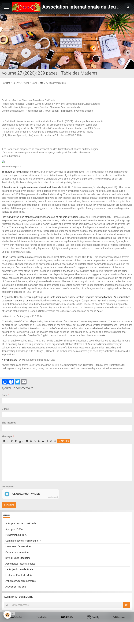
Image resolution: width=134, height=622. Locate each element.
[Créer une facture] (119, 617)
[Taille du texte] (16, 441)
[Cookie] (7, 615)
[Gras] (4, 441)
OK (126, 605)
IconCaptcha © (53, 497)
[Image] (43, 441)
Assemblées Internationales (20, 563)
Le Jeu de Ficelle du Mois (18, 575)
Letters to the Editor (12, 316)
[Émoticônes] (55, 441)
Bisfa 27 (42, 82)
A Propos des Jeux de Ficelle (20, 523)
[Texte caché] (39, 441)
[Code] (51, 441)
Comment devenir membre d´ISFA (23, 540)
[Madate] (41, 617)
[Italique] (8, 441)
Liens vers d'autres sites (18, 546)
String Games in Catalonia (16, 257)
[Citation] (27, 441)
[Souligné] (12, 441)
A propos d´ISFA (14, 529)
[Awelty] (93, 617)
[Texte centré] (31, 441)
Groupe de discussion (17, 552)
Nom (4, 395)
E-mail (5, 408)
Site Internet (9, 422)
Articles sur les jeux (15, 586)
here (99, 311)
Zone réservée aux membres (20, 581)
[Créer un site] (15, 617)
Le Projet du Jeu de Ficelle (19, 569)
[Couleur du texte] (21, 441)
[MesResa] (67, 617)
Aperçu (64, 441)
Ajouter (9, 505)
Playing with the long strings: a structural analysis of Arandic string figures (42, 217)
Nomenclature (9, 359)
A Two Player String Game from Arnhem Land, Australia (32, 187)
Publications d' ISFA (16, 535)
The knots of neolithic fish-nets (18, 171)
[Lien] (35, 441)
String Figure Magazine (17, 558)
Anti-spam (7, 486)
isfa (8, 82)
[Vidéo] (47, 441)
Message (7, 436)
